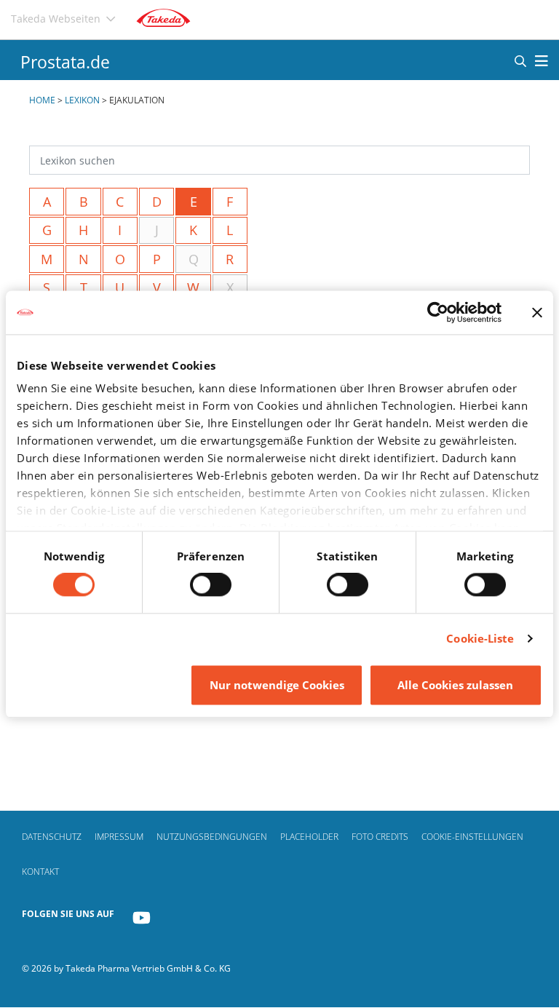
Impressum (119, 836)
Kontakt (40, 871)
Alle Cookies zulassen (455, 685)
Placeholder (309, 836)
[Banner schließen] (537, 312)
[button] (520, 60)
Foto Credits (380, 836)
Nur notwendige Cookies (277, 685)
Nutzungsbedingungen (211, 836)
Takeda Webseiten (55, 18)
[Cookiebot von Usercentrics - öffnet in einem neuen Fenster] (437, 312)
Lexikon (82, 100)
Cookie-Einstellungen (472, 836)
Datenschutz (52, 836)
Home (42, 100)
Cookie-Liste (480, 639)
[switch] (210, 585)
